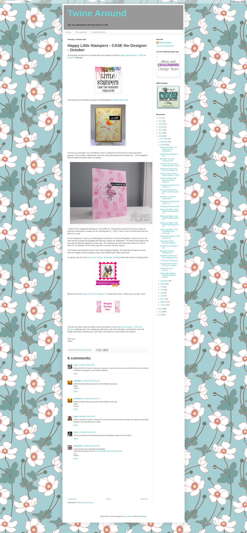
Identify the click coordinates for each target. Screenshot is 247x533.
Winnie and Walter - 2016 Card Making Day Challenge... (169, 231)
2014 (161, 312)
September (164, 281)
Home (68, 32)
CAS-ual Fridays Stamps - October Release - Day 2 (169, 174)
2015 (161, 309)
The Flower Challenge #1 (169, 260)
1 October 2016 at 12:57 (86, 365)
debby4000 (78, 446)
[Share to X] (102, 350)
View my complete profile (165, 46)
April (162, 296)
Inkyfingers (78, 381)
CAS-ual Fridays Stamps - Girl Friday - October (169, 264)
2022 (161, 118)
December (164, 139)
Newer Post (72, 499)
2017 (161, 133)
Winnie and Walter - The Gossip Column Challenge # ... (168, 149)
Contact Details (98, 32)
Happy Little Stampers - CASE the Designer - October (168, 275)
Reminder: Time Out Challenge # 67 (167, 252)
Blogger (144, 516)
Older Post (144, 499)
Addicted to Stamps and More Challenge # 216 (169, 169)
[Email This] (97, 350)
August (163, 284)
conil (75, 365)
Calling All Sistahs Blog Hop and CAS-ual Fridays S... (168, 180)
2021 (161, 121)
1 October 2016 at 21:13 (91, 381)
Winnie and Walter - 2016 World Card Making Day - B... (169, 218)
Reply (76, 374)
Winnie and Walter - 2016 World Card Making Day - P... (169, 224)
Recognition (81, 32)
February (163, 302)
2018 (161, 130)
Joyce (76, 432)
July (162, 287)
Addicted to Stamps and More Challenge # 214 (169, 256)
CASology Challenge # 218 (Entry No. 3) (169, 237)
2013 (161, 315)
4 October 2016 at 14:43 (87, 432)
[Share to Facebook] (104, 350)
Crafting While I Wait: (120, 100)
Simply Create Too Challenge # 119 (95, 294)
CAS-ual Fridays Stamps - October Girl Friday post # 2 (169, 192)
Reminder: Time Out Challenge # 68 (167, 160)
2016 (161, 136)
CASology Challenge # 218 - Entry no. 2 (169, 202)
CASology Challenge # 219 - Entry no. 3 (169, 186)
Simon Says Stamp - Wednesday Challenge (104, 257)
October (163, 145)
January (163, 305)
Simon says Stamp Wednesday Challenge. (107, 451)
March (162, 299)
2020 (161, 124)
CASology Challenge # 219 (169, 206)
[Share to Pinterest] (107, 350)
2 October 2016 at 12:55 (86, 416)
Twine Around (97, 13)
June (162, 290)
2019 (161, 127)
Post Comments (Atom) (85, 503)
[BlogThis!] (99, 350)
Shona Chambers (165, 43)
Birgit (76, 416)
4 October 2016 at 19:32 (91, 446)
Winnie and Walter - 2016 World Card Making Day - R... (169, 211)
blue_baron (127, 516)
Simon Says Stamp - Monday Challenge (167, 242)
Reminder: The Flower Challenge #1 (168, 197)
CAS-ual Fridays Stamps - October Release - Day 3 (169, 164)
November (164, 142)
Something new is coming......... (166, 269)
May (162, 293)
